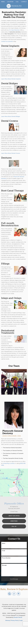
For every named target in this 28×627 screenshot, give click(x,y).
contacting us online (8, 463)
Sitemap (7, 620)
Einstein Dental (18, 617)
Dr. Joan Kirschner (14, 30)
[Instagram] (18, 594)
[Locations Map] (14, 482)
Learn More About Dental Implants (11, 79)
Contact (24, 1)
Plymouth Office (14, 503)
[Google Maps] (9, 594)
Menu (3, 1)
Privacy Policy (15, 620)
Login (21, 620)
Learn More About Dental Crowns (10, 153)
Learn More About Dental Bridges (10, 116)
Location (10, 1)
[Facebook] (14, 594)
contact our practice (7, 41)
